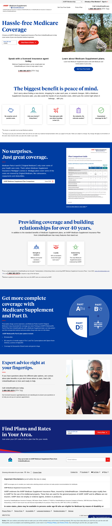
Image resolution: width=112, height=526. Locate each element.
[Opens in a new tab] (88, 176)
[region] (56, 495)
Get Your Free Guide (64, 7)
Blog (106, 472)
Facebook (85, 472)
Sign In (105, 1)
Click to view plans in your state (76, 206)
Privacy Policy (52, 522)
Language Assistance (44, 511)
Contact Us (74, 472)
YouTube (96, 472)
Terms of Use (64, 522)
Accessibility (30, 511)
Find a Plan (78, 7)
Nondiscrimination (60, 511)
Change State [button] (37, 472)
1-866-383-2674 (94, 9)
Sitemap (70, 511)
